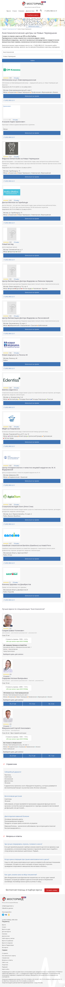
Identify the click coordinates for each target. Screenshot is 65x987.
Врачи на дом (6, 929)
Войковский (11, 749)
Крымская (23, 477)
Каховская (22, 747)
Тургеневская (47, 436)
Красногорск (11, 651)
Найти (32, 60)
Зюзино (55, 92)
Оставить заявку (51, 890)
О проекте (5, 953)
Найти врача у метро (8, 938)
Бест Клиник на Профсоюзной (12, 743)
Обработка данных (7, 908)
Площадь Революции (39, 399)
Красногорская (13, 649)
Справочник (5, 958)
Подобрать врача (32, 15)
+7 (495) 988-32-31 (50, 11)
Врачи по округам (7, 943)
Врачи (4, 925)
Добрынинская (14, 325)
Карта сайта (5, 969)
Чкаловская (37, 288)
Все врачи (5, 947)
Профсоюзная (36, 92)
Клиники (4, 934)
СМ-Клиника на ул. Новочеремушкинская (16, 693)
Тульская (34, 325)
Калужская (12, 92)
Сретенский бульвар (35, 436)
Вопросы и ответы (7, 960)
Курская (11, 288)
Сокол (19, 252)
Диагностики (30, 11)
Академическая (14, 477)
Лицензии (5, 964)
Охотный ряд (13, 399)
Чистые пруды (27, 288)
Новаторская (35, 173)
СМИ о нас (5, 962)
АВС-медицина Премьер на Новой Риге (15, 645)
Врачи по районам (7, 940)
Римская (50, 399)
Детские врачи (6, 931)
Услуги (4, 927)
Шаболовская (42, 325)
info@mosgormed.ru (8, 906)
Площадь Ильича (25, 399)
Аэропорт (12, 252)
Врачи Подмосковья (8, 945)
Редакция (5, 967)
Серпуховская (25, 325)
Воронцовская (47, 92)
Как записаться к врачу (9, 955)
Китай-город (13, 436)
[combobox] (32, 52)
